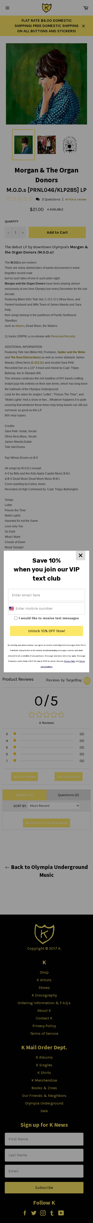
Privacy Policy (69, 661)
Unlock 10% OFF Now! (46, 631)
